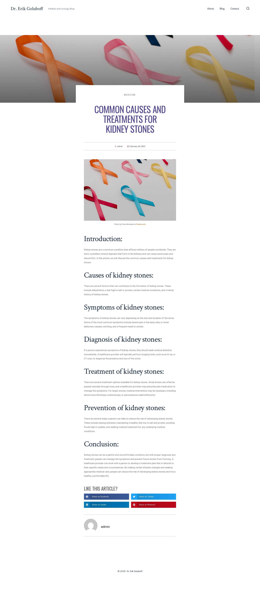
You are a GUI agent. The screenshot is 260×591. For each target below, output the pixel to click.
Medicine (130, 95)
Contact (234, 8)
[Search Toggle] (248, 8)
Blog (222, 8)
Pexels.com (141, 224)
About (210, 8)
